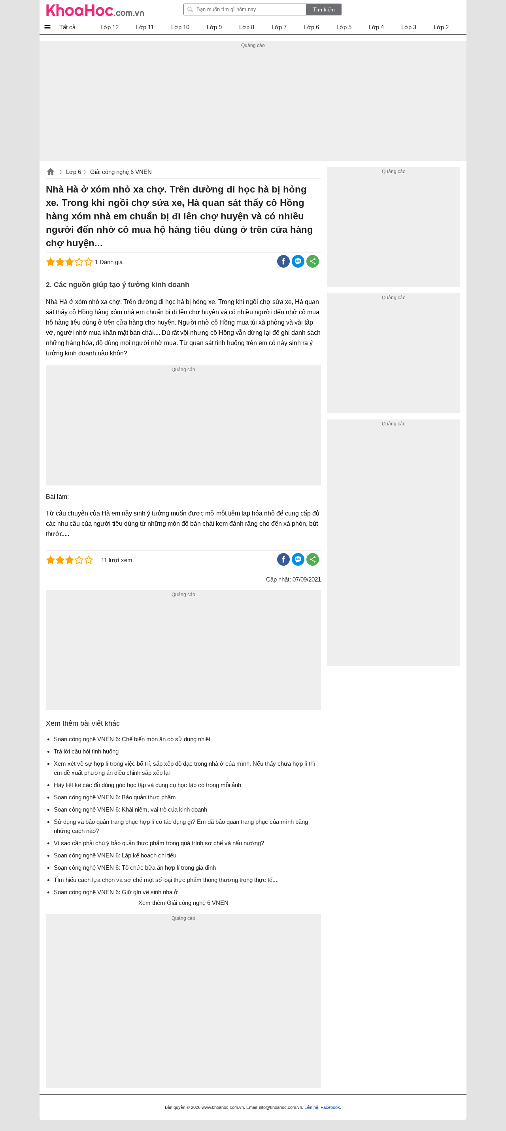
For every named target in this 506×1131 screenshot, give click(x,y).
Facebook (330, 1107)
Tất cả (67, 27)
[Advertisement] (253, 105)
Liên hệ (311, 1107)
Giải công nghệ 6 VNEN (121, 171)
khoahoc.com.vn (50, 172)
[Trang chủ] (95, 10)
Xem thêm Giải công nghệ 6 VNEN (183, 902)
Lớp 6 (73, 171)
